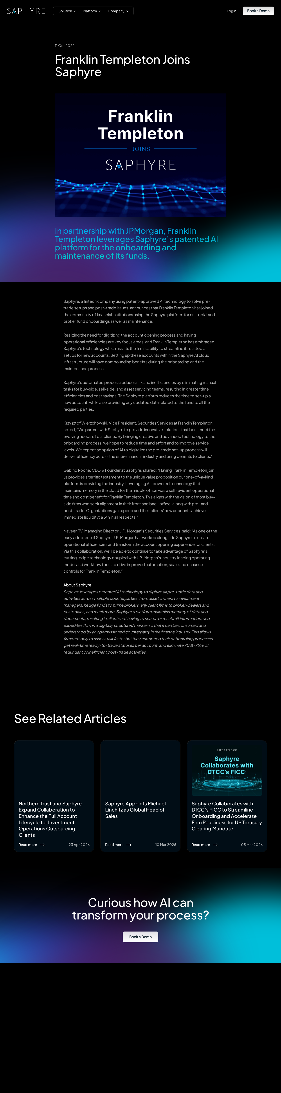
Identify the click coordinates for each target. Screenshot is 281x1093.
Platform (90, 11)
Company (116, 11)
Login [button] (231, 11)
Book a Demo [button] (258, 10)
